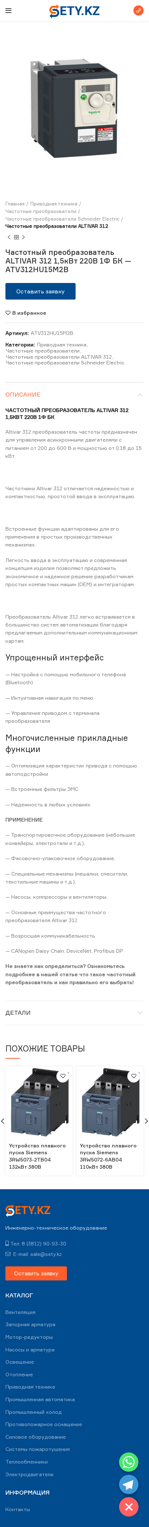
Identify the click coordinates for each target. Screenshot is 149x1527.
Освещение (19, 1362)
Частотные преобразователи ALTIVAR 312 (56, 226)
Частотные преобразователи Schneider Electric (62, 219)
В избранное (29, 312)
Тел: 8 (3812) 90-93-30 (38, 1243)
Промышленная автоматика (40, 1399)
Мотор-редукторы (29, 1337)
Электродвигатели (29, 1474)
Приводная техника (53, 204)
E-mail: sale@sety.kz (37, 1254)
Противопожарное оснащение (43, 1424)
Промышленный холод (33, 1412)
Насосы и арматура (30, 1349)
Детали (18, 1012)
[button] (40, 291)
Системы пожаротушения (37, 1449)
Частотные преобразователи (40, 211)
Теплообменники (26, 1462)
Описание (23, 394)
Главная (15, 204)
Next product (23, 237)
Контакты (17, 1509)
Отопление (19, 1374)
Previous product (9, 237)
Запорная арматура (30, 1324)
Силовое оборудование (35, 1437)
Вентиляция (20, 1312)
